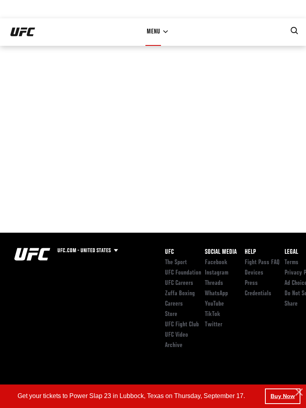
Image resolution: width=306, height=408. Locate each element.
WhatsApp (216, 293)
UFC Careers (179, 283)
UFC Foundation (183, 273)
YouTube (214, 304)
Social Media (221, 252)
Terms (291, 262)
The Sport (176, 262)
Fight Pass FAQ (262, 262)
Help (250, 252)
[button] (298, 392)
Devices (254, 273)
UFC (169, 252)
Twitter (213, 324)
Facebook (216, 262)
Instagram (216, 273)
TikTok (212, 314)
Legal (291, 252)
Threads (214, 283)
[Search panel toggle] (294, 30)
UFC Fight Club (182, 324)
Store (171, 314)
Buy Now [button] (283, 396)
